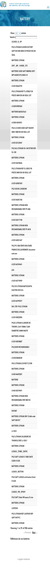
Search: (12, 37)
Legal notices (24, 559)
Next (33, 532)
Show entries (18, 33)
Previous (28, 532)
